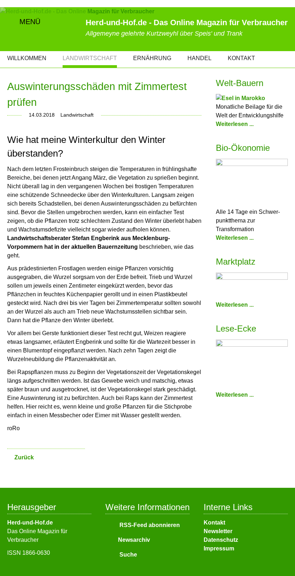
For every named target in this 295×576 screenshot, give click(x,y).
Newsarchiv (134, 540)
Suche (127, 555)
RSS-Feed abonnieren (149, 525)
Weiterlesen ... (235, 124)
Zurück (24, 457)
